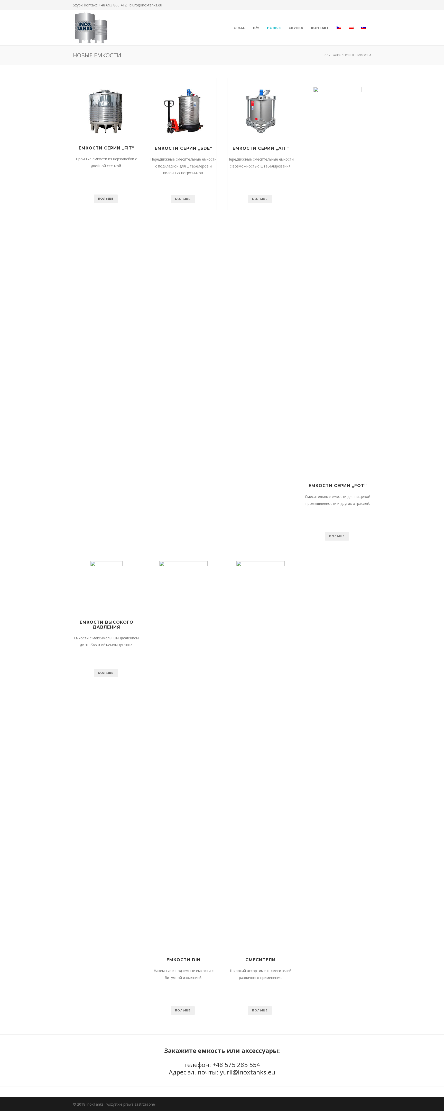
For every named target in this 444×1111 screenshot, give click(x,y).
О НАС (239, 28)
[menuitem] (339, 28)
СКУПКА (296, 28)
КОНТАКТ (320, 28)
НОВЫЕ (274, 28)
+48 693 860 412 (113, 5)
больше (106, 198)
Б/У (256, 28)
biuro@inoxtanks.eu (146, 5)
